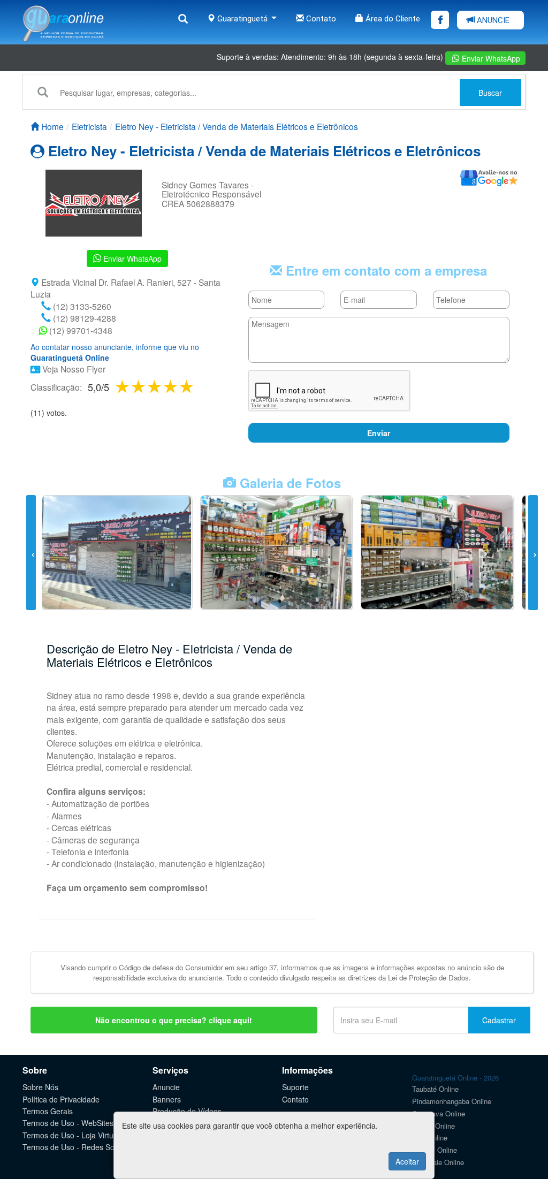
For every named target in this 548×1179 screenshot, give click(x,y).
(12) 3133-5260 (81, 306)
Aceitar (407, 1161)
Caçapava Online (438, 1113)
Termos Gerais (47, 1111)
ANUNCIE (492, 20)
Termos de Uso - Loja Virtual (70, 1135)
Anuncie (166, 1087)
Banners (167, 1099)
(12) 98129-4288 (83, 318)
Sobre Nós (40, 1087)
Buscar (490, 92)
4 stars (171, 386)
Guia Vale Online (438, 1162)
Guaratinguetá (242, 19)
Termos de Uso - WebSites (67, 1122)
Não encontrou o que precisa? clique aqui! (173, 1020)
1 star (123, 386)
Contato (320, 19)
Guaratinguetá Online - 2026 (455, 1077)
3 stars (155, 386)
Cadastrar (499, 1020)
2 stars (139, 386)
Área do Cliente (391, 19)
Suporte (295, 1087)
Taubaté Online (435, 1089)
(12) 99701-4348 (79, 330)
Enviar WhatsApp (490, 58)
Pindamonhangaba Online (451, 1101)
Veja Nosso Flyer (72, 369)
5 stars (187, 386)
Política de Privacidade (61, 1099)
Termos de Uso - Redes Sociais (76, 1147)
